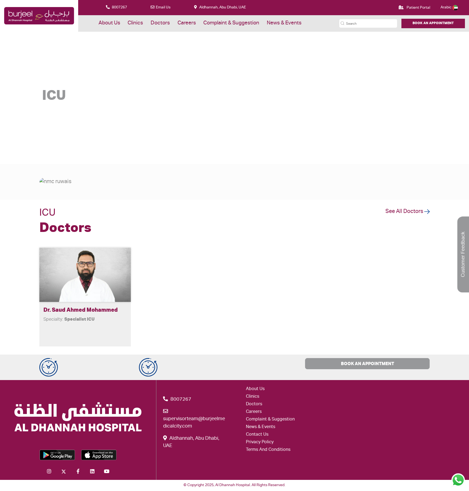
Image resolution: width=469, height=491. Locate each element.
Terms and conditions (268, 450)
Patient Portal (418, 8)
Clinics (135, 23)
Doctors (160, 23)
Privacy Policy (260, 442)
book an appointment (367, 364)
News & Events (284, 23)
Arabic (446, 7)
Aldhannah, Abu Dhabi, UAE (222, 7)
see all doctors (404, 212)
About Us (109, 23)
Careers (187, 23)
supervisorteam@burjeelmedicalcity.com (194, 423)
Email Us (163, 7)
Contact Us (257, 435)
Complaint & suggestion (231, 23)
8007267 (119, 7)
